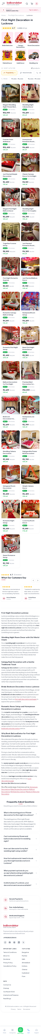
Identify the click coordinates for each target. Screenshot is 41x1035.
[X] (23, 942)
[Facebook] (10, 942)
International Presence (10, 995)
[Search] (27, 3)
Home (3, 15)
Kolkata (24, 966)
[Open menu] (3, 3)
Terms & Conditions (10, 952)
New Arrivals (27, 73)
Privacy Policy (8, 963)
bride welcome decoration (10, 728)
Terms (19, 1009)
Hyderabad (25, 973)
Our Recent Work (9, 992)
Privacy (13, 1009)
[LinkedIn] (19, 942)
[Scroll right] (38, 580)
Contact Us (7, 985)
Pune (23, 976)
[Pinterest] (14, 942)
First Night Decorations (16, 15)
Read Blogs (7, 998)
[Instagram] (5, 942)
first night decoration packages (26, 699)
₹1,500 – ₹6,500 (17, 79)
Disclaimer (6, 959)
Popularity (10, 73)
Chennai (24, 969)
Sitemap (6, 988)
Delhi (23, 959)
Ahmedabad (26, 963)
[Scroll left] (33, 580)
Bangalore (25, 952)
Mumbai (24, 956)
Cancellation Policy (9, 966)
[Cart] (32, 3)
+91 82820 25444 (9, 937)
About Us (6, 956)
